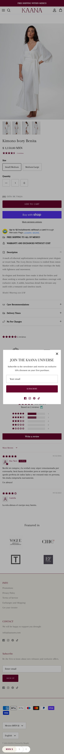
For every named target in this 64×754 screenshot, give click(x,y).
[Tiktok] (39, 398)
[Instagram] (30, 398)
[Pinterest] (34, 398)
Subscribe (32, 389)
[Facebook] (25, 398)
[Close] (57, 353)
